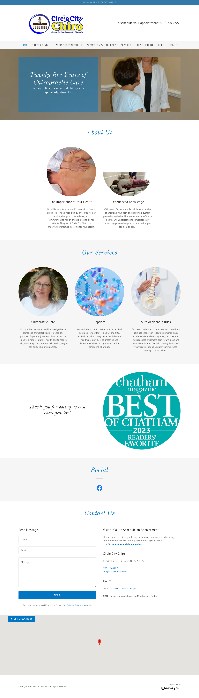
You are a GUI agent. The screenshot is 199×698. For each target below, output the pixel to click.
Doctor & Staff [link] (41, 45)
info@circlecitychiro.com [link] (115, 571)
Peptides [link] (126, 45)
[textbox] (57, 539)
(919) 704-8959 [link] (170, 23)
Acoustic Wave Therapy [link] (101, 45)
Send (57, 595)
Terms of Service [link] (81, 605)
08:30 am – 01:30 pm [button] (125, 588)
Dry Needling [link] (145, 45)
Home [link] (24, 45)
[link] (56, 22)
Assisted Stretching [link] (69, 45)
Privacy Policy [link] (66, 605)
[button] (173, 45)
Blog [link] (161, 45)
